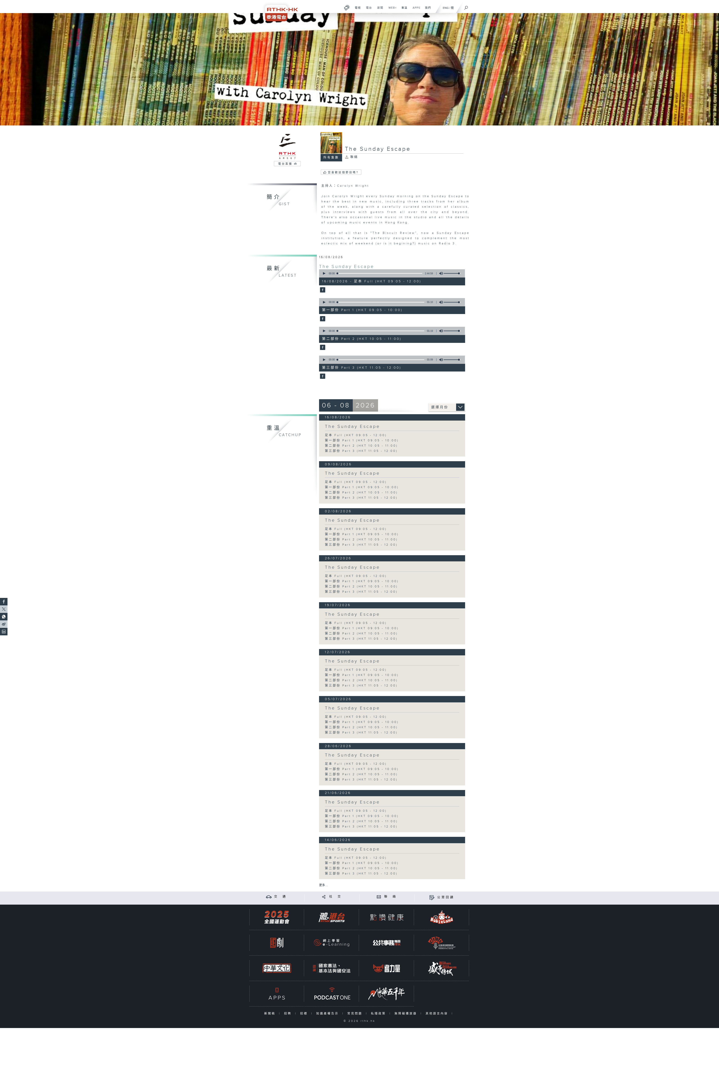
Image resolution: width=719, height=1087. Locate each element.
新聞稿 (270, 1013)
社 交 (335, 896)
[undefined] (347, 7)
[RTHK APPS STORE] (276, 994)
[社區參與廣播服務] (441, 943)
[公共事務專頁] (386, 943)
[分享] (324, 896)
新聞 (378, 9)
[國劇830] (276, 943)
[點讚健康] (386, 917)
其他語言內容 (438, 1013)
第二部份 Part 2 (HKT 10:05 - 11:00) (361, 446)
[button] (324, 273)
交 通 (280, 896)
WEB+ (391, 9)
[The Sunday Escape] (322, 290)
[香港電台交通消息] (269, 896)
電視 (356, 9)
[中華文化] (276, 968)
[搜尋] (466, 6)
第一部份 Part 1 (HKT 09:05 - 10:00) (362, 440)
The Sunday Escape (346, 266)
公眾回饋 (445, 897)
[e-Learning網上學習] (331, 943)
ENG (446, 8)
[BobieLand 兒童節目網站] (441, 917)
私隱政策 (379, 1013)
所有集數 (331, 157)
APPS (415, 9)
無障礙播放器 (407, 1013)
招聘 (288, 1013)
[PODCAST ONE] (331, 994)
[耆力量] (386, 968)
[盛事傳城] (441, 968)
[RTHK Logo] (279, 10)
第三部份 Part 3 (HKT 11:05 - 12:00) (361, 451)
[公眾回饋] (432, 897)
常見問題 (355, 1013)
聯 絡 (390, 896)
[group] (440, 273)
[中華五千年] (386, 994)
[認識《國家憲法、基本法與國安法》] (331, 968)
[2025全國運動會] (276, 917)
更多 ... (323, 885)
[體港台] (331, 917)
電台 (367, 9)
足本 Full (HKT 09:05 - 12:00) (356, 435)
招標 (304, 1013)
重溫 (403, 9)
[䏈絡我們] (379, 896)
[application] (390, 273)
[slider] (452, 273)
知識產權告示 (328, 1013)
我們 (426, 9)
